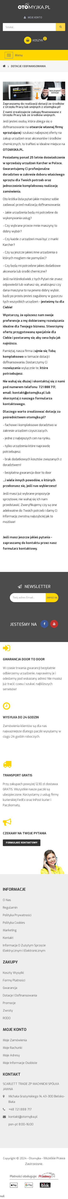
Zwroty (8, 1011)
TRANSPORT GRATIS (17, 775)
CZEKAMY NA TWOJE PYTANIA (24, 833)
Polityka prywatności (17, 915)
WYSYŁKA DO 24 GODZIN (21, 717)
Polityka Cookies (14, 923)
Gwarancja (10, 988)
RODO (7, 1018)
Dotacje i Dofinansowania (20, 995)
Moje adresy (11, 1055)
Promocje (9, 1003)
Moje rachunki (12, 1048)
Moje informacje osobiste (20, 1063)
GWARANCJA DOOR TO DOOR (24, 659)
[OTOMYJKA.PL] (34, 6)
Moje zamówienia (15, 1040)
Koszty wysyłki (13, 973)
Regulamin (10, 908)
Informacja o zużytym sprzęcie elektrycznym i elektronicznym (24, 948)
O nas (7, 900)
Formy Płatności (14, 980)
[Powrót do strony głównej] (6, 66)
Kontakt (8, 938)
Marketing (10, 930)
